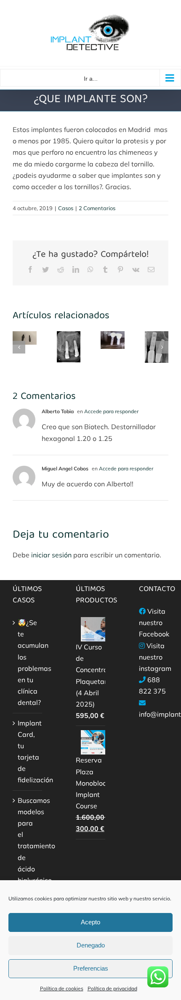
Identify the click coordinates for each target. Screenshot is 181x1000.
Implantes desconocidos (153, 360)
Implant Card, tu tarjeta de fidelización (28, 751)
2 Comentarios (97, 208)
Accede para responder (111, 411)
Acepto (90, 922)
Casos (65, 208)
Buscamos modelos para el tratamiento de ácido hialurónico (28, 840)
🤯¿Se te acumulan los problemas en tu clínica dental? (28, 662)
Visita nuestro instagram (155, 657)
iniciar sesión (52, 555)
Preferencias (90, 968)
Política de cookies (61, 988)
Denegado (91, 945)
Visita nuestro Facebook (154, 622)
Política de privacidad (112, 988)
